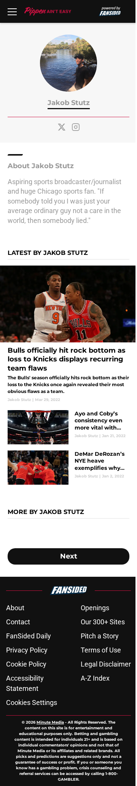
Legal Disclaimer (106, 664)
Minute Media (50, 722)
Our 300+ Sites (103, 622)
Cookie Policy (26, 664)
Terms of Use (101, 650)
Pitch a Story (100, 636)
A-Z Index (95, 678)
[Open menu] (12, 11)
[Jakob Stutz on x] (61, 127)
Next (68, 556)
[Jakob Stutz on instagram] (76, 127)
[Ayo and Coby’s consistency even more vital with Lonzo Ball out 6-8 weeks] (68, 427)
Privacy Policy (27, 650)
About (15, 608)
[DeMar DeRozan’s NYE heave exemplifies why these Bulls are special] (68, 467)
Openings (95, 608)
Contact (18, 622)
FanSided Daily (28, 636)
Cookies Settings (31, 702)
